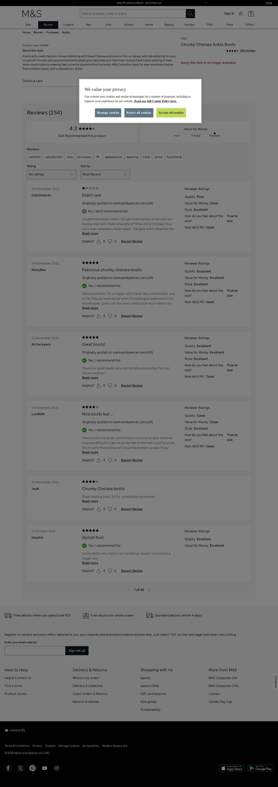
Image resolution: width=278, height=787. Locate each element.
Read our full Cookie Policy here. (155, 101)
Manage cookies (108, 112)
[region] (140, 101)
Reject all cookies (139, 112)
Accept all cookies (171, 112)
